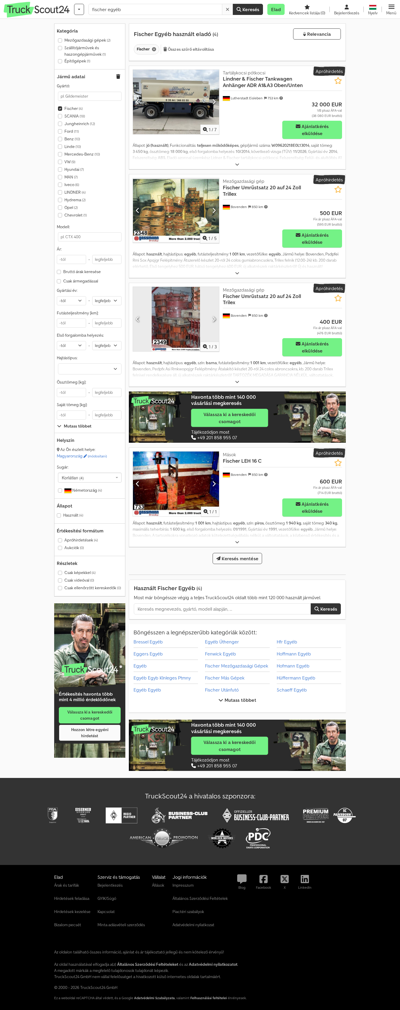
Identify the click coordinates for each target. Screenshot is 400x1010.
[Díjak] (89, 669)
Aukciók (74, 547)
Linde (72, 146)
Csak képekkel (79, 572)
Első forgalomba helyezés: (80, 335)
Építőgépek (77, 61)
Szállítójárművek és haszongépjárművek (85, 51)
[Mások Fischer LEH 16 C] (176, 484)
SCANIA (74, 116)
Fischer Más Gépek (225, 678)
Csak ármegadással (80, 281)
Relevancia (318, 34)
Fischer (73, 108)
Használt (73, 515)
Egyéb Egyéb (147, 690)
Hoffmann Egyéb (294, 654)
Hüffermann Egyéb (296, 678)
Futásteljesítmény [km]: (77, 313)
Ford (71, 131)
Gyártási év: (67, 290)
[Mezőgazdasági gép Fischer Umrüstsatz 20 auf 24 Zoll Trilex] (176, 319)
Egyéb (140, 666)
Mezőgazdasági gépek (87, 40)
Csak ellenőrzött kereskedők (92, 587)
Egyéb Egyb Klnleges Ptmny (162, 678)
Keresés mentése (239, 558)
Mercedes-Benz (82, 154)
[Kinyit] (237, 164)
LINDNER (75, 192)
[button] (391, 9)
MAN (71, 177)
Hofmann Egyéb (293, 666)
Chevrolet (75, 215)
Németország (86, 490)
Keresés (250, 9)
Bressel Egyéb (148, 642)
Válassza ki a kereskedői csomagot (89, 715)
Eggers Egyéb (148, 654)
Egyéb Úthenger (222, 642)
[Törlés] (227, 9)
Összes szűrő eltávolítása (190, 49)
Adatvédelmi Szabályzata (154, 998)
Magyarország (82, 456)
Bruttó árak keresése (82, 271)
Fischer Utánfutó (222, 690)
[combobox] (90, 478)
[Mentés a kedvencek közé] (338, 81)
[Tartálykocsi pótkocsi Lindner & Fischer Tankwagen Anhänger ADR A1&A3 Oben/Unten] (176, 102)
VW (69, 161)
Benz (72, 139)
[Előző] (138, 102)
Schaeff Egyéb (292, 690)
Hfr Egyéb (287, 642)
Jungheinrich (79, 123)
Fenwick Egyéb (220, 654)
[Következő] (214, 102)
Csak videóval (79, 580)
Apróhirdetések (81, 540)
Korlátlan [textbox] (73, 478)
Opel (71, 207)
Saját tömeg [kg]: (72, 404)
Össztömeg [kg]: (71, 382)
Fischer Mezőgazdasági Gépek (236, 666)
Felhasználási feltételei (208, 998)
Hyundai (74, 169)
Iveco (71, 184)
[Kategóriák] (79, 9)
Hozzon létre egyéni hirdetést (90, 732)
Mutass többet (239, 700)
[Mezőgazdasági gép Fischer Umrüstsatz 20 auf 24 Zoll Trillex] (176, 210)
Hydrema (75, 199)
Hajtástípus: (67, 357)
